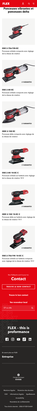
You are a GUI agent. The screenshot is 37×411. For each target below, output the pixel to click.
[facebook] (7, 339)
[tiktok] (24, 339)
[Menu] (33, 3)
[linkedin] (30, 339)
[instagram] (13, 339)
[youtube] (18, 339)
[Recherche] (29, 3)
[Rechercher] (32, 308)
